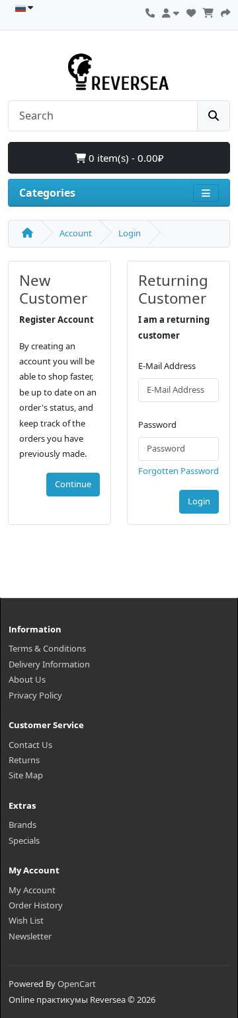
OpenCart (77, 984)
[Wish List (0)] (191, 11)
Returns (24, 760)
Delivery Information (49, 664)
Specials (24, 840)
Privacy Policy (35, 695)
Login (129, 233)
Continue (73, 484)
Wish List (26, 920)
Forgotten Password (178, 471)
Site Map (26, 775)
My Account (32, 890)
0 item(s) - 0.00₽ (125, 157)
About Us (27, 679)
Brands (22, 825)
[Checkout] (225, 11)
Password (157, 424)
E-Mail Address (167, 366)
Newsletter (30, 936)
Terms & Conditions (47, 648)
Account (76, 233)
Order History (36, 905)
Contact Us (30, 745)
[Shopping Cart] (208, 11)
